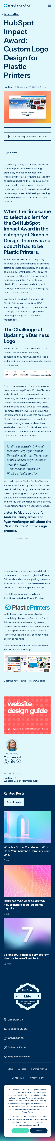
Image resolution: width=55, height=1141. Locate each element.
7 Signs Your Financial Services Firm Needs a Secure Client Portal (26, 956)
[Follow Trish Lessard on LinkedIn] (6, 761)
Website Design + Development (21, 780)
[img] (40, 136)
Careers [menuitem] (21, 1069)
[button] (9, 136)
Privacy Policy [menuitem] (36, 1077)
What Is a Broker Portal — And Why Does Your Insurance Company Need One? (27, 851)
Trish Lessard (12, 757)
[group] (27, 136)
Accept (20, 1131)
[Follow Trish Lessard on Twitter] (18, 761)
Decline (39, 1131)
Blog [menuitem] (10, 1069)
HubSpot (8, 87)
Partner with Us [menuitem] (39, 1069)
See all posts (14, 802)
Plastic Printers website (32, 680)
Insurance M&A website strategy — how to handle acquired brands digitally (26, 904)
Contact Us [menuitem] (17, 1077)
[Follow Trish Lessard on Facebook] (12, 761)
